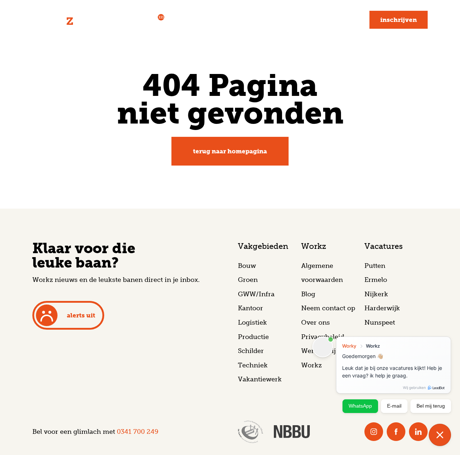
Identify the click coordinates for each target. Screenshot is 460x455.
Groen (248, 280)
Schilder (251, 351)
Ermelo (375, 280)
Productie (253, 337)
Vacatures (145, 19)
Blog (310, 19)
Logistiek (252, 322)
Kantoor (250, 308)
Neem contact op (328, 308)
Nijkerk (376, 294)
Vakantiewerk (260, 379)
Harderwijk (382, 308)
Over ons (315, 322)
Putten (374, 266)
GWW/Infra (256, 294)
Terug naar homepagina (230, 151)
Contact (343, 19)
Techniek (253, 365)
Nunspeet (379, 322)
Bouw (247, 266)
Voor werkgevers (205, 19)
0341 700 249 (137, 432)
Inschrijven (398, 19)
